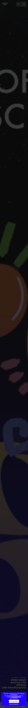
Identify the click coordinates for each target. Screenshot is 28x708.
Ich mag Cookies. (14, 701)
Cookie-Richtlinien (16, 697)
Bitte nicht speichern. (14, 704)
